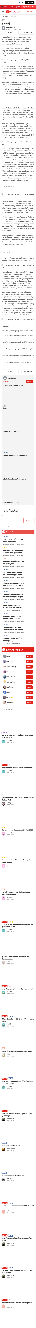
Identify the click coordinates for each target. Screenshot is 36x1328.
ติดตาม (29, 382)
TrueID (5, 2)
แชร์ (11, 33)
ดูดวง (18, 6)
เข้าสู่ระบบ (30, 2)
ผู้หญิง (10, 6)
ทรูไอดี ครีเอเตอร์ (28, 6)
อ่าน (5, 6)
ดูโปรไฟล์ (6, 381)
